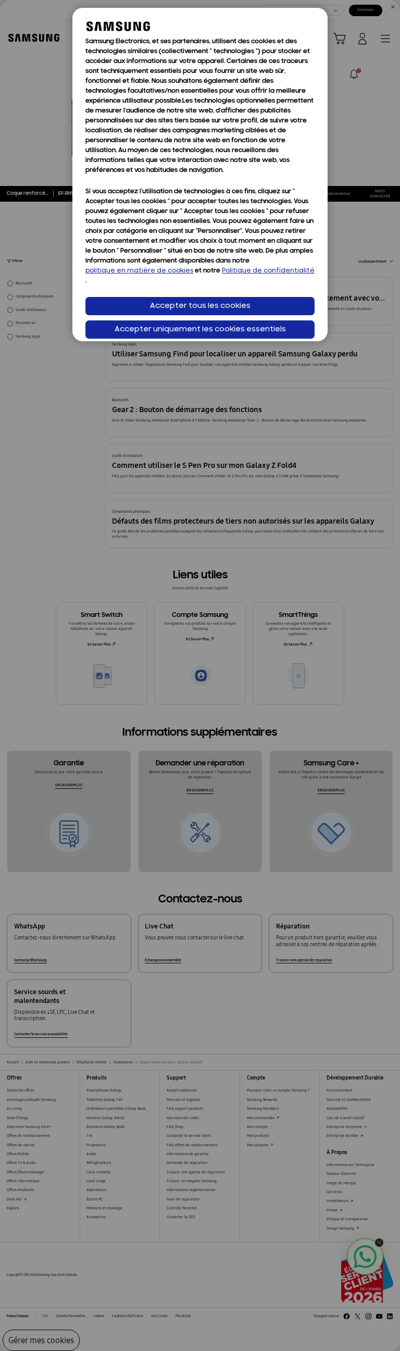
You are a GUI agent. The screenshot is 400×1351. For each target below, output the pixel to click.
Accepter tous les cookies (200, 306)
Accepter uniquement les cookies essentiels (200, 329)
